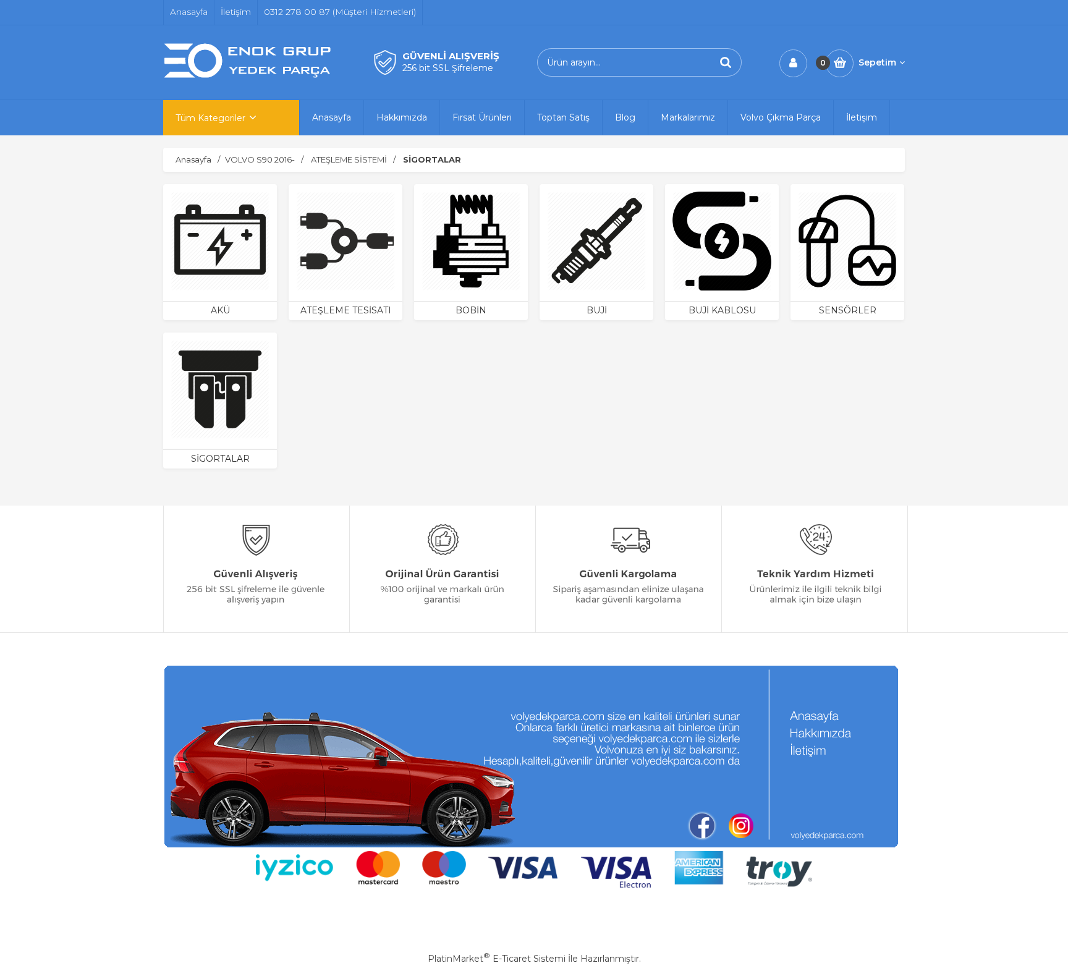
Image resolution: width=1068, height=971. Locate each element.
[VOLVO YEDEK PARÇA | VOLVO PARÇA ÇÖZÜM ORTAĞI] (249, 76)
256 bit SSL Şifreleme (447, 68)
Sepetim (877, 62)
